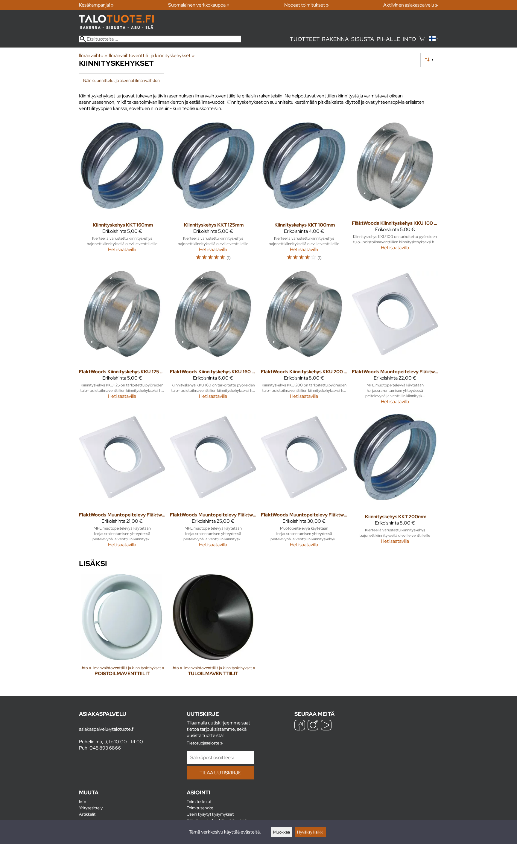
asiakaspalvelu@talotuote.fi (106, 729)
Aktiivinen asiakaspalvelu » (410, 5)
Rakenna (335, 39)
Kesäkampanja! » (96, 5)
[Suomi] (433, 39)
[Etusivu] (116, 27)
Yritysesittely (91, 808)
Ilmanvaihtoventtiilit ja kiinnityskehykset (151, 55)
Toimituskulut (199, 801)
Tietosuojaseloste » (205, 743)
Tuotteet (305, 39)
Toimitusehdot (200, 808)
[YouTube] (326, 726)
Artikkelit (87, 814)
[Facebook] (299, 726)
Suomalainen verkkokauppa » (198, 5)
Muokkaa (281, 832)
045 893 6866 (105, 748)
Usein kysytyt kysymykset (210, 814)
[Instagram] (313, 726)
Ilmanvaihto (93, 55)
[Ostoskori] (422, 39)
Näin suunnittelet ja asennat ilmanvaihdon (121, 80)
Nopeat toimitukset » (306, 5)
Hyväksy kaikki (310, 832)
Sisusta (362, 39)
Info (409, 39)
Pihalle (389, 39)
